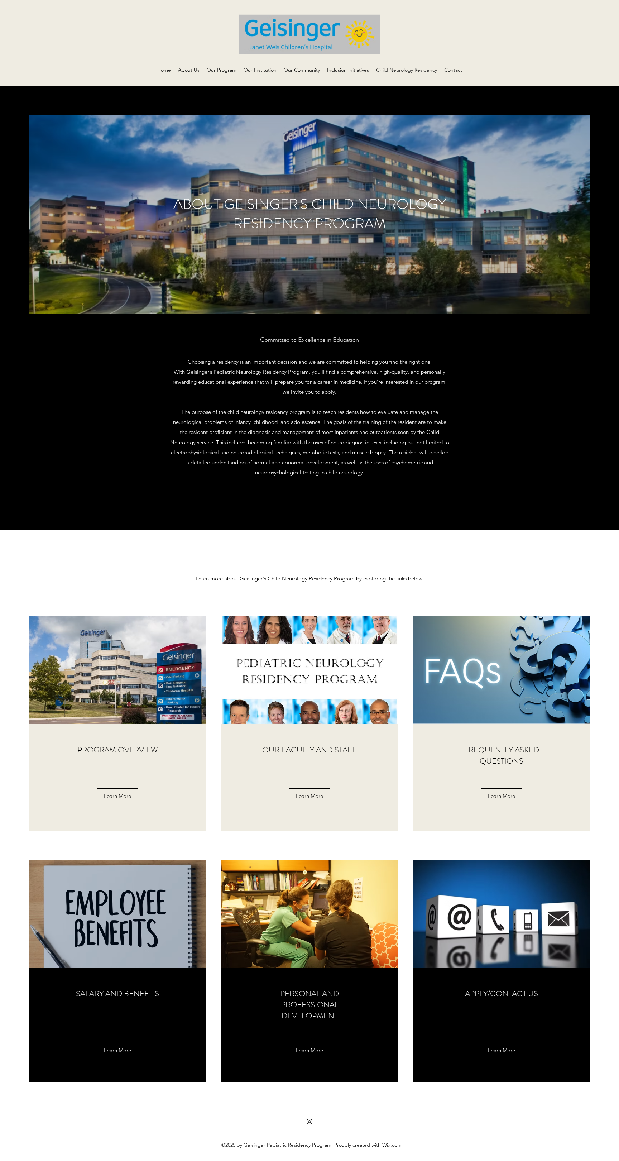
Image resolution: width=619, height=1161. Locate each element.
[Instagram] (309, 1121)
